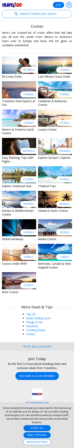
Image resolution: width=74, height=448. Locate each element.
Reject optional (37, 435)
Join (58, 5)
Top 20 (30, 314)
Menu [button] (69, 5)
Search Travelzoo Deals (37, 14)
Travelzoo (12, 5)
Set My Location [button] (38, 346)
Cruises (30, 334)
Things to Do (34, 322)
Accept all (37, 428)
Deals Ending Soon (38, 318)
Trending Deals (35, 330)
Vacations (32, 326)
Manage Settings (37, 442)
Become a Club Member (37, 376)
